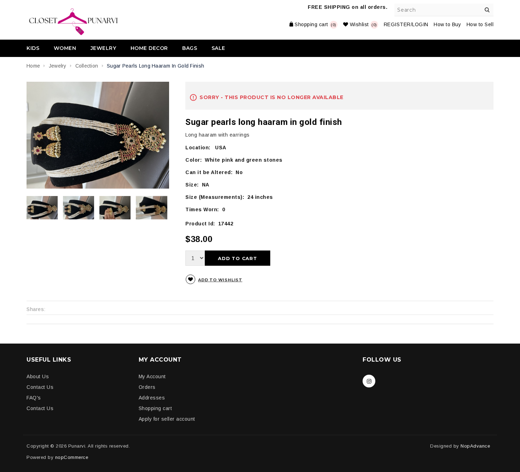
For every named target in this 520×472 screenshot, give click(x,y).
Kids (33, 48)
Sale (218, 48)
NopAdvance (475, 446)
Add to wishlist (220, 279)
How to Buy (447, 24)
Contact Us (40, 387)
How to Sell (480, 24)
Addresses (152, 398)
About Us (38, 376)
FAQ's (34, 398)
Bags (189, 48)
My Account (152, 376)
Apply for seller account (167, 419)
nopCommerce (71, 457)
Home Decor (149, 48)
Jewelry (103, 48)
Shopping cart (155, 408)
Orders (147, 387)
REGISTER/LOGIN (406, 24)
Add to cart (237, 258)
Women (65, 48)
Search (487, 10)
